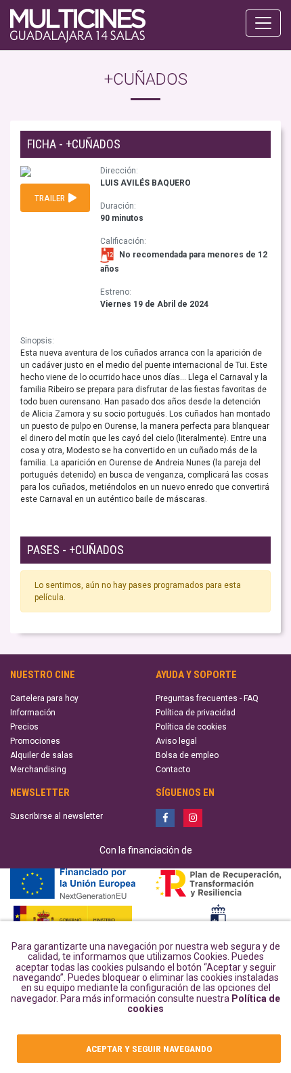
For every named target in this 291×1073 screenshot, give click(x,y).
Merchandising (38, 769)
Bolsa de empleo (187, 755)
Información (32, 712)
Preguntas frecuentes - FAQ (207, 698)
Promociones (35, 741)
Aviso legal (176, 741)
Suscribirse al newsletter (56, 816)
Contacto (173, 769)
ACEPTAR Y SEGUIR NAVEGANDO (149, 1048)
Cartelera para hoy (44, 698)
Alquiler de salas (41, 755)
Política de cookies (191, 727)
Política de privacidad (196, 712)
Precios (24, 727)
